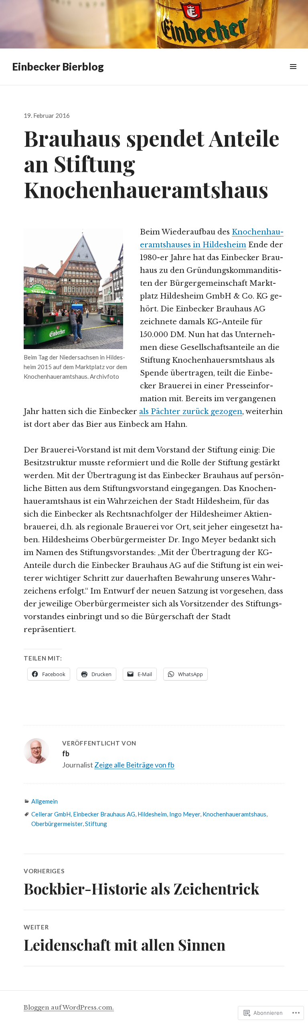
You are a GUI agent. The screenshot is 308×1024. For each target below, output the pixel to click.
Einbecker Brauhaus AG (104, 814)
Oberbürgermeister (57, 823)
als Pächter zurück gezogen (190, 411)
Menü (293, 75)
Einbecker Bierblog (58, 66)
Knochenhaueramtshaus (234, 814)
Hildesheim (152, 814)
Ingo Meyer (184, 814)
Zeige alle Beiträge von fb (134, 764)
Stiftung (96, 823)
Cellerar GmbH (51, 814)
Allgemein (44, 801)
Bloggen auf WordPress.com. (69, 1007)
